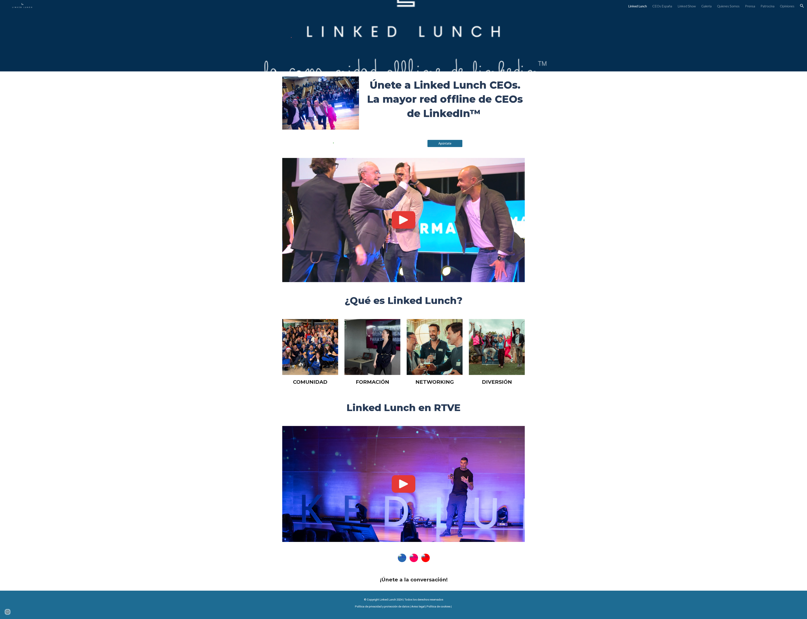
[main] (445, 99)
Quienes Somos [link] (728, 6)
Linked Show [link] (687, 6)
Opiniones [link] (787, 6)
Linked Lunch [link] (637, 6)
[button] (802, 6)
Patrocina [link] (767, 6)
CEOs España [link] (662, 6)
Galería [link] (706, 6)
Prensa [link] (750, 6)
